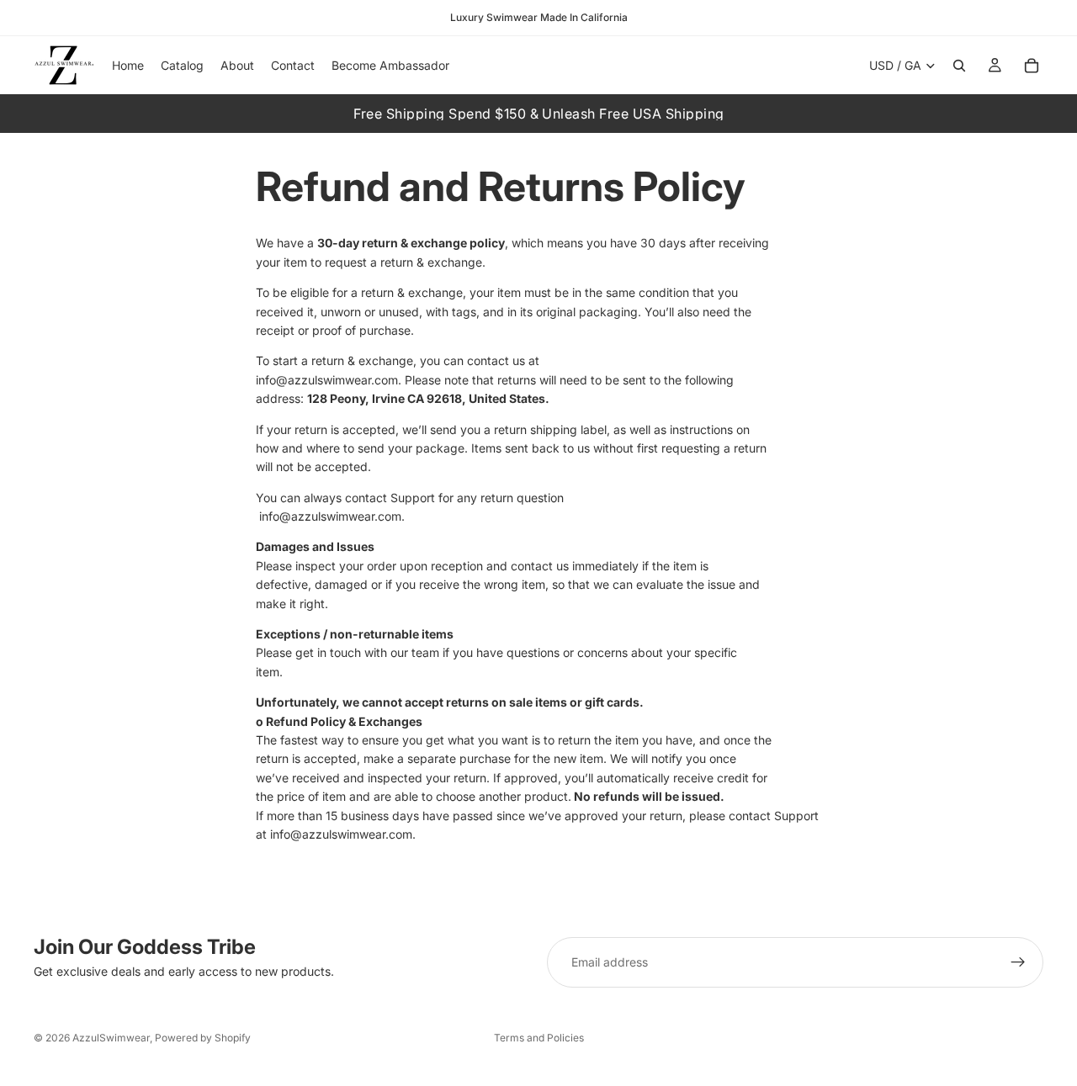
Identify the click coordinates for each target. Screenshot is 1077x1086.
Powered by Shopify (203, 1037)
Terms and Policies (539, 1037)
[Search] (959, 65)
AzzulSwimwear (111, 1037)
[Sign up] (1018, 962)
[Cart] (1031, 65)
